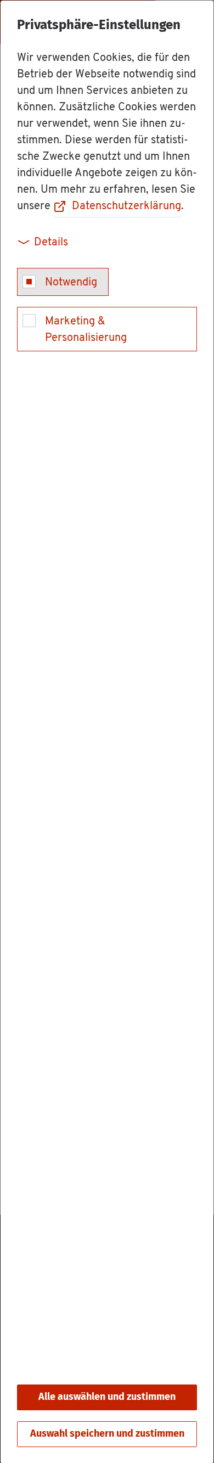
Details (51, 242)
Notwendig (71, 282)
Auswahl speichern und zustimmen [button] (107, 1434)
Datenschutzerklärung (126, 206)
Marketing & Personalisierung (86, 330)
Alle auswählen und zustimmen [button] (107, 1397)
